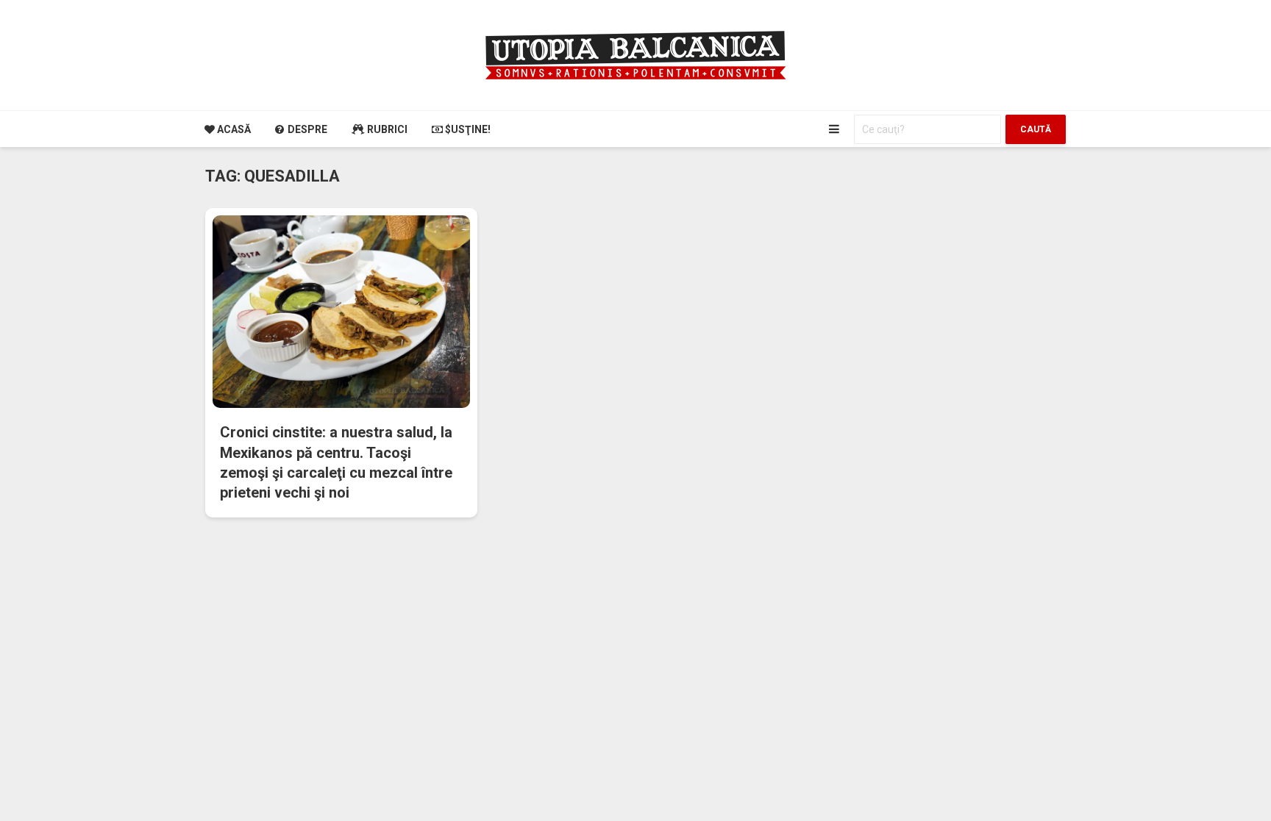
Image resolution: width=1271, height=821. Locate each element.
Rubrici (386, 129)
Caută (1035, 129)
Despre (306, 129)
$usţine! (467, 129)
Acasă (233, 129)
